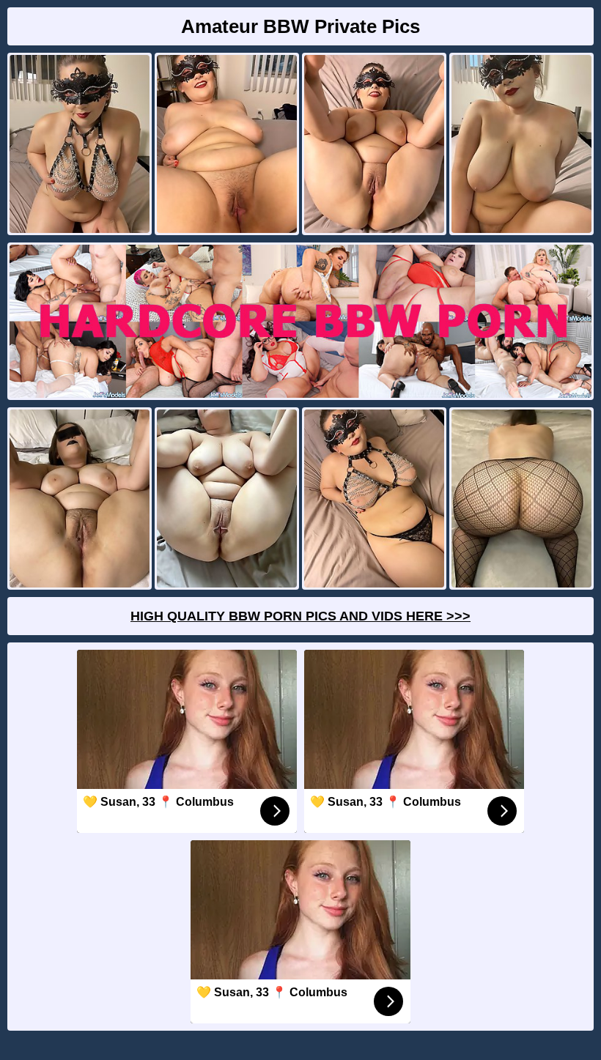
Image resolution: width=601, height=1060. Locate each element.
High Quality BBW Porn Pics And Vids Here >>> (300, 616)
